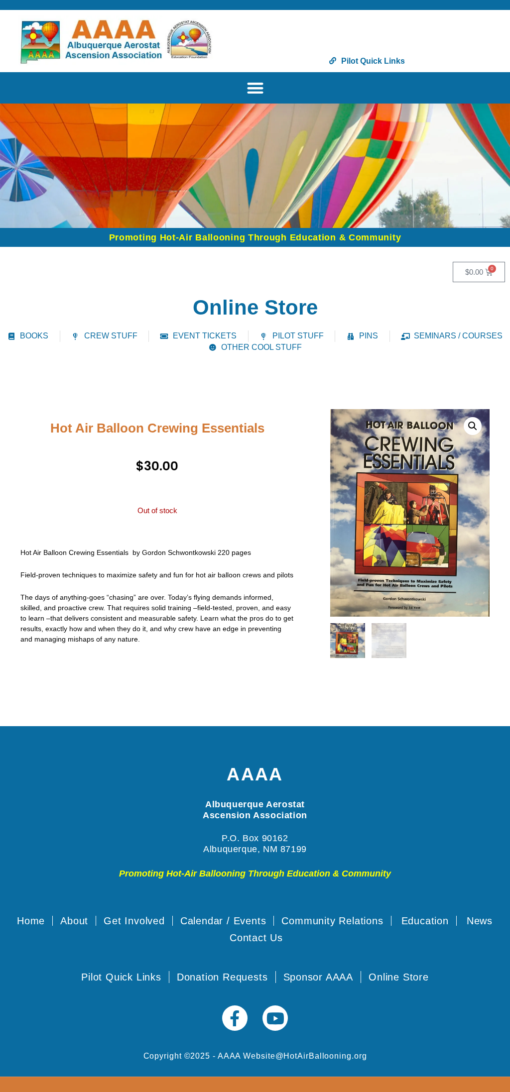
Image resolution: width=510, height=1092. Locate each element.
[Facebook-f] (235, 1018)
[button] (255, 88)
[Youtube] (275, 1018)
